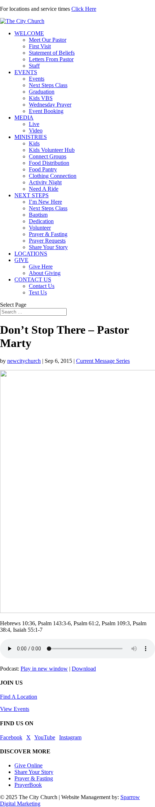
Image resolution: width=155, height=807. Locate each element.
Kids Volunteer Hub (52, 150)
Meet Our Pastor (47, 40)
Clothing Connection (52, 176)
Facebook (11, 737)
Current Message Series (103, 361)
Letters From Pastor (51, 59)
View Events (14, 709)
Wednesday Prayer (50, 105)
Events (36, 79)
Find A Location (18, 697)
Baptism (38, 215)
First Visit (40, 46)
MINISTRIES (30, 137)
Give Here (41, 266)
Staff (34, 66)
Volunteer (40, 228)
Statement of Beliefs (52, 53)
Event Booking (46, 111)
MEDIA (24, 117)
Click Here (83, 9)
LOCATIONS (30, 254)
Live (34, 124)
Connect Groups (47, 156)
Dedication (41, 221)
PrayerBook (28, 785)
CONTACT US (32, 279)
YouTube (44, 737)
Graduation (41, 92)
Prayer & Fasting (48, 234)
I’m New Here (45, 202)
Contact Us (41, 286)
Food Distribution (49, 163)
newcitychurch (24, 361)
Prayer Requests (47, 241)
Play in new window (44, 669)
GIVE (21, 260)
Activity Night (45, 182)
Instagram (70, 737)
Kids (34, 143)
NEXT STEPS (31, 195)
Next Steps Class (48, 85)
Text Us (38, 292)
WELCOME (29, 33)
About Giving (45, 273)
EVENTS (25, 72)
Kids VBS (41, 98)
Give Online (28, 765)
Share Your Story (48, 247)
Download (84, 669)
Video (36, 130)
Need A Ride (43, 189)
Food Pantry (43, 169)
